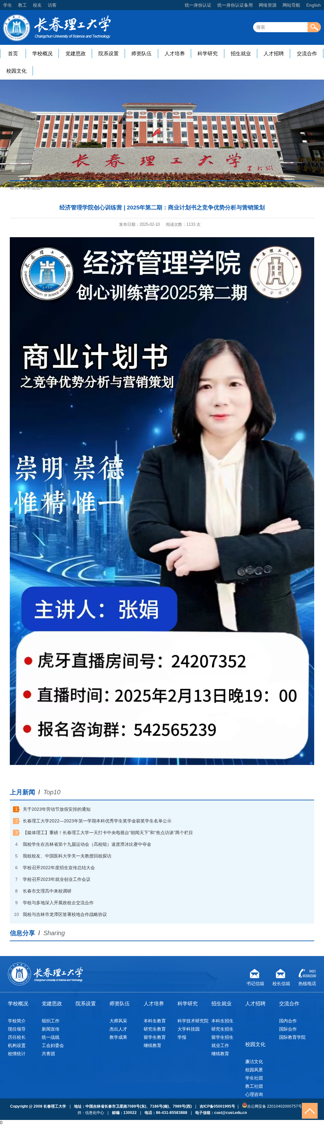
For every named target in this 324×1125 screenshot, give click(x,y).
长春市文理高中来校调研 (47, 890)
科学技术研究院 (193, 1020)
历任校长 (17, 1037)
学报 (182, 1037)
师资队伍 (141, 53)
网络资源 (268, 5)
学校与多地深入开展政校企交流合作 (58, 902)
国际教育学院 (292, 1037)
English (313, 5)
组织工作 (50, 1020)
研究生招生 (222, 1029)
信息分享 (22, 932)
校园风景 (254, 1069)
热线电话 (307, 982)
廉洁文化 (254, 1061)
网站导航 (291, 5)
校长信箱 (281, 982)
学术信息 (31, 187)
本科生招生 (222, 1020)
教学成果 (118, 1037)
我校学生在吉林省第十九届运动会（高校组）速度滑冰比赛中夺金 (87, 844)
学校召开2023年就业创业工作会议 (56, 879)
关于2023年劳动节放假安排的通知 (56, 809)
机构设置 (17, 1045)
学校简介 (17, 1020)
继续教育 (152, 1045)
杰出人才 (118, 1029)
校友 (37, 5)
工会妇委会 (53, 1045)
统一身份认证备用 (235, 5)
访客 (52, 5)
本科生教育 (155, 1020)
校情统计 (17, 1053)
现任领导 (17, 1029)
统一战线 (50, 1037)
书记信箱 (255, 982)
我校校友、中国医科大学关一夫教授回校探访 (67, 855)
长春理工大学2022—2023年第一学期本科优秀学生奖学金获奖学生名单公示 (97, 820)
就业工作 (220, 1045)
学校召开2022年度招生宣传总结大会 (59, 867)
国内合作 (288, 1020)
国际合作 (288, 1029)
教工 (22, 5)
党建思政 (75, 53)
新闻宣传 (50, 1029)
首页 (13, 53)
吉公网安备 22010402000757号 (274, 1106)
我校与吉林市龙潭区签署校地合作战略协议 (65, 914)
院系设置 (108, 53)
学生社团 (254, 1077)
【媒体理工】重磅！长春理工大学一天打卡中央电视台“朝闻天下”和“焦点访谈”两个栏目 (108, 832)
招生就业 (241, 53)
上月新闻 (22, 792)
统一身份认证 (198, 5)
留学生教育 (155, 1037)
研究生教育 (155, 1029)
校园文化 (16, 71)
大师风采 (118, 1020)
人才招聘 (274, 53)
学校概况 (42, 53)
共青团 (48, 1053)
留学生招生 (222, 1037)
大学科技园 (189, 1029)
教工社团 (254, 1086)
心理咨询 (254, 1094)
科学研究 (207, 53)
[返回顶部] (310, 1111)
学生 (7, 5)
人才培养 (175, 53)
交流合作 (307, 53)
